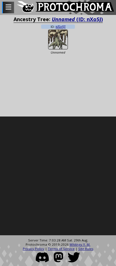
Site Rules (85, 249)
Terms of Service (61, 249)
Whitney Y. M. (80, 244)
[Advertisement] (58, 176)
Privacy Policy (33, 249)
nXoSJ (61, 27)
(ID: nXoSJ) (77, 19)
